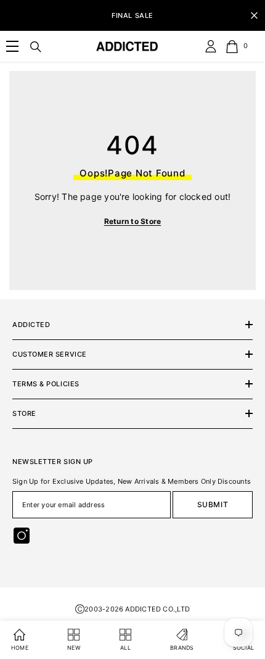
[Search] (36, 47)
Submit (213, 504)
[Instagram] (21, 535)
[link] (12, 46)
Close (254, 15)
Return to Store (132, 221)
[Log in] (211, 46)
